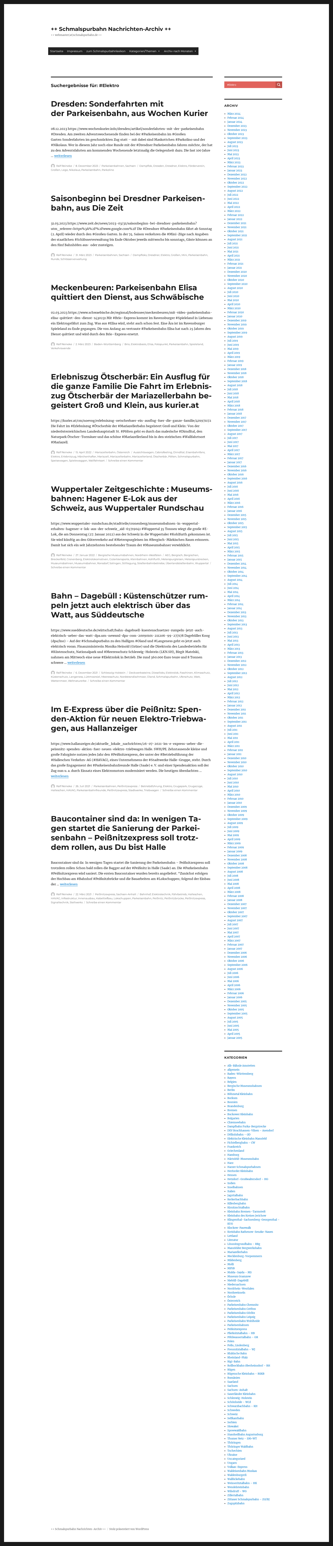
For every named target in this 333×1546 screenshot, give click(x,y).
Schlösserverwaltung (74, 259)
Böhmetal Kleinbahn (240, 1094)
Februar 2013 (235, 652)
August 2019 (235, 336)
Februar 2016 (235, 507)
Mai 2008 (233, 884)
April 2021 (233, 255)
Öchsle (231, 1296)
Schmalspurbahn (189, 456)
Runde (55, 259)
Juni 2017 (233, 442)
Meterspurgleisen (172, 559)
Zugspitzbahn (236, 1503)
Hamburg (233, 1155)
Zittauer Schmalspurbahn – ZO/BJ (248, 1499)
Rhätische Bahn (237, 1353)
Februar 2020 (235, 312)
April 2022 (233, 207)
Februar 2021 (235, 263)
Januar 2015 (234, 559)
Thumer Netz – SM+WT (242, 1438)
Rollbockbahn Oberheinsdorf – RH (248, 1365)
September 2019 (237, 332)
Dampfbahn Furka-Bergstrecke (246, 1126)
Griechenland (235, 1150)
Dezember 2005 (237, 1001)
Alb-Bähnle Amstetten (241, 1065)
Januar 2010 (234, 802)
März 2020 (233, 308)
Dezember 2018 (236, 369)
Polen (230, 1341)
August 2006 (235, 969)
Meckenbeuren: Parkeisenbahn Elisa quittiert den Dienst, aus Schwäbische (127, 292)
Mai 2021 (232, 251)
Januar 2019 (234, 365)
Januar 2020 (234, 316)
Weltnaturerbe (77, 680)
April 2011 (233, 742)
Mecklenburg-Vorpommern (244, 1256)
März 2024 (233, 113)
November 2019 (237, 324)
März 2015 (233, 551)
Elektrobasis (138, 344)
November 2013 (236, 616)
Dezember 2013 (236, 612)
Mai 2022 (233, 203)
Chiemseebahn (236, 1122)
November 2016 (237, 470)
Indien (231, 1183)
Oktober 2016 (235, 474)
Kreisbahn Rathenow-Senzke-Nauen (250, 1232)
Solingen (115, 563)
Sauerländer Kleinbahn (241, 1394)
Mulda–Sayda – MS (239, 1272)
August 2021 (234, 239)
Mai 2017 (232, 446)
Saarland (232, 1381)
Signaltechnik (60, 902)
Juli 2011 (232, 730)
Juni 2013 (233, 636)
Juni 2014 (233, 588)
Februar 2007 (235, 944)
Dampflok (145, 165)
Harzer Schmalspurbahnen (244, 1167)
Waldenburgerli (236, 1475)
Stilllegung (129, 563)
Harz (230, 1163)
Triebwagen (151, 790)
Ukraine (232, 1454)
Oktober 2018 (235, 377)
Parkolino (108, 169)
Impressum (74, 51)
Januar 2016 (234, 511)
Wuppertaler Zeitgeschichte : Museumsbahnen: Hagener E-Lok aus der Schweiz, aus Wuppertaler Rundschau (131, 498)
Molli (230, 1264)
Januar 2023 (234, 170)
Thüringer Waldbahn (240, 1446)
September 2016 (237, 478)
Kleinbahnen (138, 559)
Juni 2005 (233, 1025)
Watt (197, 676)
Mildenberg (234, 1260)
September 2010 (237, 770)
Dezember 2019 (236, 320)
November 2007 (237, 908)
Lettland (232, 1236)
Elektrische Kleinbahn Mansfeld (247, 1138)
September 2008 (237, 867)
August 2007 (235, 920)
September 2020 (237, 284)
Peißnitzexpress (127, 786)
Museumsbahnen (62, 563)
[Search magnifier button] (279, 84)
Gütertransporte (119, 559)
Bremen (232, 1110)
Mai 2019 (233, 349)
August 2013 (234, 628)
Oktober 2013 (235, 620)
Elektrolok (172, 672)
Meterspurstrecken (196, 559)
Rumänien (233, 1377)
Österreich (123, 452)
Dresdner (171, 165)
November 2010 (236, 762)
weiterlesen (63, 156)
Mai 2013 (232, 640)
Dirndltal (179, 452)
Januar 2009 (234, 851)
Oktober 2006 (235, 961)
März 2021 (233, 259)
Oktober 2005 (235, 1009)
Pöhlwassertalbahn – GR (242, 1337)
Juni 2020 (233, 296)
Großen (55, 169)
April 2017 (233, 450)
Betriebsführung (151, 786)
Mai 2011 (232, 738)
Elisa (150, 344)
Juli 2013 (232, 632)
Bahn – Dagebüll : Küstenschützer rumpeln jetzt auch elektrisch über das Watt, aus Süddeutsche (129, 605)
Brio (127, 344)
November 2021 (236, 227)
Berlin (231, 1090)
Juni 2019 (233, 344)
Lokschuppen (122, 898)
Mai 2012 (232, 689)
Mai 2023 (233, 154)
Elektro (182, 165)
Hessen (232, 1175)
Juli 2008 (232, 875)
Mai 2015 (232, 543)
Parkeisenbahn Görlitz (241, 1313)
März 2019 (233, 357)
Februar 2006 (235, 993)
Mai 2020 (233, 300)
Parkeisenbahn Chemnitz (242, 1304)
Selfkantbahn (235, 1418)
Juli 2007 (232, 924)
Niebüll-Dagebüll (237, 1280)
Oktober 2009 (235, 815)
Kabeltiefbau (104, 898)
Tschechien (234, 1450)
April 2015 (233, 547)
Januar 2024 (234, 122)
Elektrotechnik (161, 894)
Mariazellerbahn (105, 452)
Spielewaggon (78, 460)
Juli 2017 (232, 438)
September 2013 (237, 624)
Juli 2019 (232, 340)
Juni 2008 (233, 879)
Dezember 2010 (236, 758)
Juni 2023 (233, 150)
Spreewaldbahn (236, 1430)
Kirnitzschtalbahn (238, 1207)
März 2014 (233, 600)
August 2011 (234, 725)
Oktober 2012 (235, 669)
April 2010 (233, 790)
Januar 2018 (234, 413)
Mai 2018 (232, 397)
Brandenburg (235, 1106)
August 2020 (235, 288)
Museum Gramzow (239, 1276)
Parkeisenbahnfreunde (91, 790)
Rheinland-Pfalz (237, 1357)
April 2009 (233, 839)
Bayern (231, 1077)
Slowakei (232, 1426)
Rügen (231, 1369)
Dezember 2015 (236, 515)
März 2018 (233, 405)
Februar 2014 (235, 604)
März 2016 (233, 503)
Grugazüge (195, 786)
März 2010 (233, 794)
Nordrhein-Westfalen (148, 555)
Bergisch (177, 555)
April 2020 (233, 304)
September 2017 (237, 430)
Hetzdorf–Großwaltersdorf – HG (247, 1179)
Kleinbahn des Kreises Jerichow (246, 1215)
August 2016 (235, 482)
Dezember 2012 (236, 661)
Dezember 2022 (237, 174)
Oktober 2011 (235, 717)
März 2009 (234, 843)
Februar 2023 (235, 166)
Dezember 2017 (236, 417)
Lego (64, 169)
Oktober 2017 (235, 426)
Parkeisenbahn (91, 169)
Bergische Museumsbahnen (116, 555)
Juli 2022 (232, 194)
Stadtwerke (135, 790)
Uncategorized (236, 1458)
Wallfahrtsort (96, 460)
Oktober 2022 (235, 182)
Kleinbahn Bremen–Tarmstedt (246, 1211)
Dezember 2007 (237, 904)
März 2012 (233, 697)
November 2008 (237, 859)
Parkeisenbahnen (113, 165)
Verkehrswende (61, 348)
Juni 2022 (233, 199)
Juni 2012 (233, 685)
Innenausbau (86, 898)
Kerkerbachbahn (237, 1199)
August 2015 (234, 531)
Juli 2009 (232, 827)
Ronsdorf (102, 563)
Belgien (232, 1082)
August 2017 (234, 434)
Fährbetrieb (179, 894)
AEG (167, 555)
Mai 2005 (233, 1029)
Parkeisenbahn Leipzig (241, 1317)
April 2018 (233, 401)
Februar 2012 (235, 701)
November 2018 (236, 373)
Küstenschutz (59, 676)
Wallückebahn (236, 1479)
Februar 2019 (235, 361)
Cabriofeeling (163, 452)
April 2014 (233, 596)
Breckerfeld (58, 559)
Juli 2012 (232, 681)
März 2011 (233, 746)
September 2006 (237, 965)
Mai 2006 (233, 981)
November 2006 (237, 956)
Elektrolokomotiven (95, 559)
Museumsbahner (85, 563)
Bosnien (232, 1102)
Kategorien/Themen (142, 51)
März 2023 (233, 162)
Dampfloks (140, 255)
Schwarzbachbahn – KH (242, 1406)
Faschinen (186, 672)
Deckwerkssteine (140, 672)
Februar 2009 (235, 847)
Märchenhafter (86, 456)
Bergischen (191, 555)
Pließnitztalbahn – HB (241, 1333)
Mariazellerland (142, 456)
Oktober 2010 (235, 766)
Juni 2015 (233, 539)
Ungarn (232, 1463)
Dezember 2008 (237, 855)
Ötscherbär (160, 456)
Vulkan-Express (237, 1467)
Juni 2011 (232, 734)
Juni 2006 (233, 977)
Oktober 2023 (235, 134)
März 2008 (233, 892)
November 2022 (237, 178)
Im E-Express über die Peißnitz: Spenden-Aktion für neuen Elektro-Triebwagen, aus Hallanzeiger (128, 718)
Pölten (172, 456)
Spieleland (196, 344)
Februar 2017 (235, 458)
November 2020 (237, 276)
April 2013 (233, 644)
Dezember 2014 (236, 563)
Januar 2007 (234, 948)
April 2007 (233, 936)
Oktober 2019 (235, 328)
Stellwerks (76, 902)
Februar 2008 (235, 896)
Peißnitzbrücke (174, 898)
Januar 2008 (234, 900)
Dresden (158, 165)
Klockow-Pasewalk (239, 1227)
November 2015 (236, 519)
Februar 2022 (235, 215)
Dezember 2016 (236, 466)
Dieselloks (158, 672)
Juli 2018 (232, 389)
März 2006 (234, 989)
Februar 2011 (235, 750)
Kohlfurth (154, 559)
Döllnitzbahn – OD (239, 1134)
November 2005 (237, 1005)
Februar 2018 (235, 409)
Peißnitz (158, 898)
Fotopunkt (161, 344)
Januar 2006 (234, 997)
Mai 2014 (232, 592)
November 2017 (236, 421)
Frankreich (234, 1146)
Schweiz (232, 1414)
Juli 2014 (232, 584)
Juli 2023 (232, 146)
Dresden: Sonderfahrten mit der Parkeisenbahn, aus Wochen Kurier (129, 108)
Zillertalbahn (235, 1495)
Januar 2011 (234, 754)
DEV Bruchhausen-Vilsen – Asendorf (250, 1130)
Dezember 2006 (237, 952)
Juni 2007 (233, 928)
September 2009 (237, 819)
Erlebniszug (68, 456)
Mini (184, 255)
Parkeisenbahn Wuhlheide (243, 1321)
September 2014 (237, 575)
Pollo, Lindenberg (238, 1345)
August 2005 (235, 1017)
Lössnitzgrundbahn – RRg (243, 1244)
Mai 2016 (233, 494)
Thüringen (234, 1442)
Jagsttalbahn (235, 1195)
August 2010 (234, 774)
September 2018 (237, 381)
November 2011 (236, 713)
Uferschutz (186, 676)
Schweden (233, 1410)
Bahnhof (145, 894)
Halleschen (58, 790)
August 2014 (234, 580)
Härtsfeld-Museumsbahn (243, 1159)
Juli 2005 (232, 1021)
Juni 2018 (233, 393)
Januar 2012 (234, 705)
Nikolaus (74, 169)
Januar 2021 (234, 267)
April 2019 (233, 353)
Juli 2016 (232, 486)
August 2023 (235, 142)
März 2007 (233, 940)
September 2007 (237, 916)
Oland (151, 676)
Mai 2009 (233, 835)
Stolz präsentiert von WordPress (129, 1529)
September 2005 (237, 1013)
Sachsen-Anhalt (126, 894)
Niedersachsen (236, 1284)
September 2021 (237, 235)
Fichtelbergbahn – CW (241, 1142)
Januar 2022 (234, 219)
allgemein (233, 1069)
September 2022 (237, 186)
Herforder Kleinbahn (240, 1171)
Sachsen (130, 165)
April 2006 (233, 985)
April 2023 (233, 158)
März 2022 (233, 211)
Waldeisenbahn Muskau (242, 1471)
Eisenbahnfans (195, 452)
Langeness (76, 676)
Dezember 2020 (237, 271)
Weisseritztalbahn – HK (242, 1483)
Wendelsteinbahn (238, 1487)
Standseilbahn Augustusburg (245, 1434)
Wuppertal (202, 563)
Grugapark (180, 786)
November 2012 (236, 665)
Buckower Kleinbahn (240, 1114)
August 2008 (235, 871)
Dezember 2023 (236, 126)
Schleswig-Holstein (113, 672)
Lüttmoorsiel (92, 676)
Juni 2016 (233, 490)
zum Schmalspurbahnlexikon (105, 51)
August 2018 (234, 385)
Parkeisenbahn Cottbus (241, 1309)
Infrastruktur (69, 898)
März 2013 (233, 648)
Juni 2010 (233, 782)
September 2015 (237, 527)
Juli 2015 (232, 535)
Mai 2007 (233, 932)
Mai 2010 (232, 786)
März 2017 (233, 454)
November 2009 (237, 811)
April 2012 (233, 693)
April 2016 (233, 498)
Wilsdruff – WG (237, 1491)
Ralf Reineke (64, 165)
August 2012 (234, 677)
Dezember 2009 (237, 807)
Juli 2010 (232, 778)
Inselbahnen (235, 1187)
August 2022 (235, 190)
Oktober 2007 (235, 912)
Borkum (232, 1098)
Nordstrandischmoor (133, 676)
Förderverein (196, 165)
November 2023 (237, 130)
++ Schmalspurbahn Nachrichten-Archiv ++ (111, 29)
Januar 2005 (234, 1038)
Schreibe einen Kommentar (125, 460)
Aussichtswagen (143, 452)
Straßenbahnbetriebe (151, 563)
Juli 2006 (232, 973)
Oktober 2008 (235, 863)
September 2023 (237, 138)
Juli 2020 (232, 292)
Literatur (232, 1240)
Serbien (232, 1422)
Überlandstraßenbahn (180, 563)
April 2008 (233, 888)
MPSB (231, 1268)
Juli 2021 (232, 243)
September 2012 (237, 673)
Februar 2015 (235, 555)
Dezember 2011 (236, 709)
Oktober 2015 (235, 523)
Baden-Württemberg (107, 344)
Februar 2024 (235, 117)
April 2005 (233, 1033)
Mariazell (103, 456)
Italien (231, 1191)
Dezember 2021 (236, 223)
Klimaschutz (202, 672)
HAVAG (71, 790)
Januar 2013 (234, 657)
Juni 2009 (233, 831)
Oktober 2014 (235, 571)
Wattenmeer (59, 680)
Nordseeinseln (236, 1292)
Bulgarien (233, 1118)
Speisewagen (59, 460)
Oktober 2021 (235, 231)
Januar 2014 (234, 608)
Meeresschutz (110, 676)
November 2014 (236, 567)
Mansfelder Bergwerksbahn (244, 1248)
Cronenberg (74, 559)
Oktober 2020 (235, 280)
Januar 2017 (234, 462)
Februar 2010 (235, 798)
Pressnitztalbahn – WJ (241, 1349)
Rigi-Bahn (233, 1361)
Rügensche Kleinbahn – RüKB (245, 1373)
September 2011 (237, 721)
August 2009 (235, 823)
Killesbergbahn (236, 1203)
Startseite (56, 51)
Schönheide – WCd (239, 1402)
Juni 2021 (233, 247)
